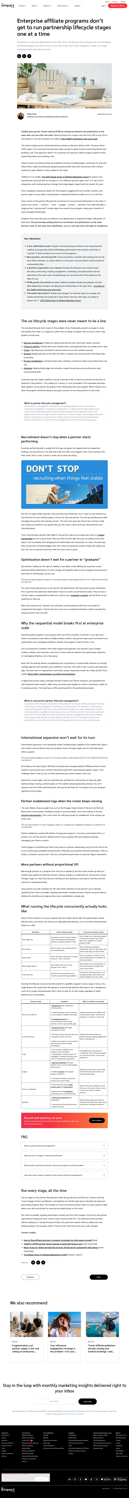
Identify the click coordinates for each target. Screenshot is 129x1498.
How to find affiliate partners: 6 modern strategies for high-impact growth (58, 1240)
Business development (28, 1451)
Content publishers (48, 1445)
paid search (68, 1087)
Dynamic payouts (58, 1028)
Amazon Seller (26, 1448)
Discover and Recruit (7, 1443)
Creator (4, 1438)
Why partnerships (121, 1438)
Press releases (72, 1435)
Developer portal (98, 1448)
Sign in (103, 6)
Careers (118, 1443)
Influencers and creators (50, 1440)
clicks (70, 1085)
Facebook (80, 1479)
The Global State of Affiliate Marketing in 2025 (45, 1254)
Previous (30, 1277)
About (118, 1433)
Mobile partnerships (27, 1453)
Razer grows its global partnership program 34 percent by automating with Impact (61, 1247)
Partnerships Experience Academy (78, 1440)
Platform (5, 1433)
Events (70, 1445)
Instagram (75, 1479)
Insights (71, 1433)
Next (99, 1277)
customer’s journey (79, 595)
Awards (118, 1448)
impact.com (77, 1243)
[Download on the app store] (106, 1479)
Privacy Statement (76, 1414)
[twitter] (24, 56)
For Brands (26, 1433)
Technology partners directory (102, 1443)
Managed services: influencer (30, 1443)
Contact (114, 2)
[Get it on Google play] (120, 1479)
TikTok (91, 1479)
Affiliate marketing (27, 1435)
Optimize (4, 1456)
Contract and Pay (7, 1445)
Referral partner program (100, 1445)
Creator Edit (25, 1440)
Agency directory (98, 1438)
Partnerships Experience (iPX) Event (78, 1448)
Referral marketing (27, 1445)
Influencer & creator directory (77, 1451)
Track (3, 1448)
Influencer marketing (28, 1438)
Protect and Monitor (7, 1453)
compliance (68, 1091)
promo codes (56, 1087)
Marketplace (56, 1006)
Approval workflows (59, 1063)
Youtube (86, 1479)
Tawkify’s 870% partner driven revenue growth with (48, 1243)
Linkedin (69, 1479)
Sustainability (119, 1451)
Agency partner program (100, 1435)
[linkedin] (19, 56)
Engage (4, 1451)
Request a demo (117, 5)
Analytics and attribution (29, 1459)
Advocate (4, 1440)
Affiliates (45, 1438)
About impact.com (121, 1435)
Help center (119, 1453)
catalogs (61, 1072)
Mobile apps (46, 1443)
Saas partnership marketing (30, 1456)
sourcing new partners (31, 815)
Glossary (70, 1453)
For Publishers (48, 1433)
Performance (5, 1435)
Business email (8, 1479)
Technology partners (99, 1440)
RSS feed (97, 1479)
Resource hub (72, 1438)
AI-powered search (58, 1019)
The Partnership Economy (75, 1443)
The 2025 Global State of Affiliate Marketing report (65, 176)
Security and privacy (121, 1456)
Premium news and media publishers (53, 1448)
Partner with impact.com (102, 1433)
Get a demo (97, 1120)
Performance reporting (60, 1098)
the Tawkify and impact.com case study (79, 138)
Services (24, 1461)
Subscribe (88, 1401)
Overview (45, 1435)
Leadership (119, 1445)
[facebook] (29, 56)
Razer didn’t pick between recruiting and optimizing (51, 674)
